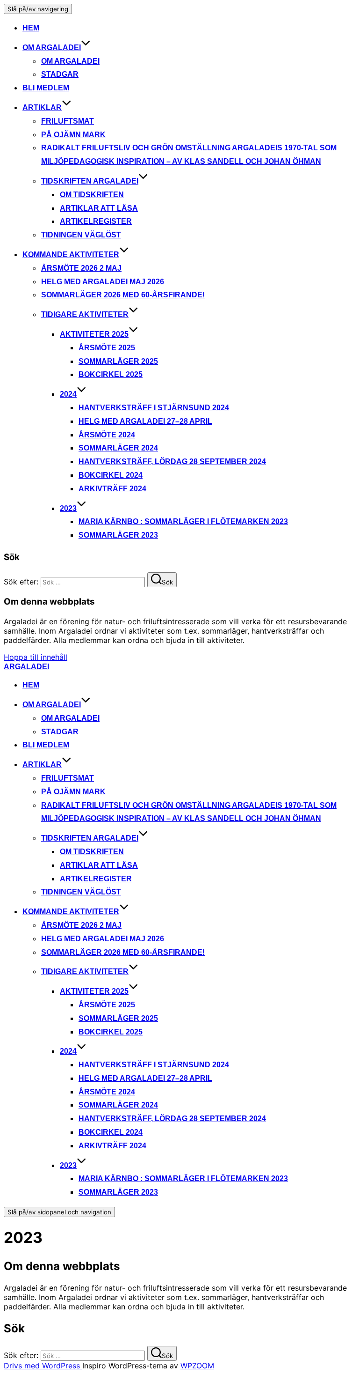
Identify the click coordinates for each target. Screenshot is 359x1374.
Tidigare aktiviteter (85, 314)
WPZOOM (197, 1365)
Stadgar (60, 74)
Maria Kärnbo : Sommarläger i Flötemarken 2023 (183, 521)
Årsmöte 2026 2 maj (81, 268)
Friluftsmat (67, 121)
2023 (68, 508)
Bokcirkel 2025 (111, 374)
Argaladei (26, 667)
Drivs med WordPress (43, 1365)
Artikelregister (96, 221)
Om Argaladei (51, 48)
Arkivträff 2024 (112, 489)
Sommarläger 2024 (118, 448)
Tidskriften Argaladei (89, 181)
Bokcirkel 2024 (111, 475)
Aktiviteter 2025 (94, 334)
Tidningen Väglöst (81, 235)
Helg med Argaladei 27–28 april (145, 421)
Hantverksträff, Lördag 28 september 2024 (172, 461)
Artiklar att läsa (99, 208)
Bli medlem (45, 88)
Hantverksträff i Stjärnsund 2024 (154, 408)
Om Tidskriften (92, 195)
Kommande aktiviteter (70, 255)
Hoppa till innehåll (35, 657)
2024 (68, 394)
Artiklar (42, 107)
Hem (30, 28)
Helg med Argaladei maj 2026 (102, 282)
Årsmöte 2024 (107, 435)
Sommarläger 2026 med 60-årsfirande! (123, 295)
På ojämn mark (73, 135)
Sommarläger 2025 (118, 361)
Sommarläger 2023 (118, 535)
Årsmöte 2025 (107, 348)
